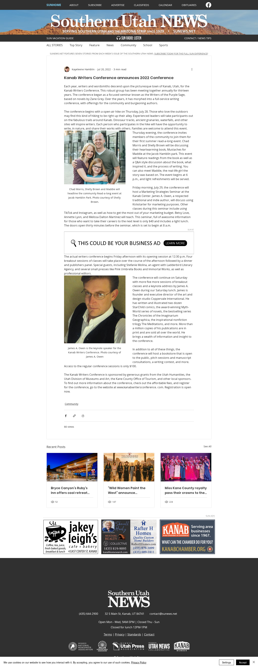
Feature (94, 45)
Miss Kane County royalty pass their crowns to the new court (186, 490)
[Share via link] (74, 415)
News (110, 45)
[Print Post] (83, 415)
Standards (134, 634)
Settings (226, 662)
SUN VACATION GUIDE (60, 38)
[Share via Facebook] (65, 415)
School (147, 45)
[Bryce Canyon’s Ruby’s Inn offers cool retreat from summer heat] (72, 467)
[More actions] (192, 69)
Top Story (76, 45)
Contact (149, 634)
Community (128, 45)
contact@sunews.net (163, 614)
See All (207, 446)
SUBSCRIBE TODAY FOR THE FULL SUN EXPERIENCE (180, 53)
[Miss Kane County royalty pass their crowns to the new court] (186, 467)
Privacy (119, 634)
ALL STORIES (55, 45)
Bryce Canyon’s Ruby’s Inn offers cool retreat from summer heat (69, 490)
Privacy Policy (138, 662)
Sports (163, 45)
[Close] (254, 662)
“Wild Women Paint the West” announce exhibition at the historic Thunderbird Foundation (128, 490)
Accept (243, 662)
